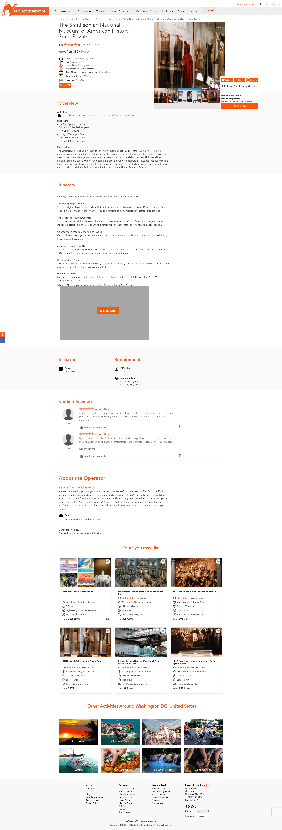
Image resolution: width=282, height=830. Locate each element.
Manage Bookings (127, 803)
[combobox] (202, 816)
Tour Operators (159, 794)
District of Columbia (96, 19)
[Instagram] (192, 806)
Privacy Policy (92, 803)
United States (76, 19)
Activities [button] (83, 11)
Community (157, 803)
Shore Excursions (121, 11)
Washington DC (118, 19)
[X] (189, 806)
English (201, 816)
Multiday (167, 11)
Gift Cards (123, 806)
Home (63, 19)
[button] (2, 334)
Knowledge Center (95, 797)
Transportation (125, 791)
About (194, 11)
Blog (88, 794)
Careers (155, 800)
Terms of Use (92, 800)
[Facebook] (186, 806)
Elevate (181, 11)
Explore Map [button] (108, 311)
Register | (267, 4)
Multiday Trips (125, 797)
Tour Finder (124, 812)
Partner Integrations (161, 791)
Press (88, 791)
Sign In (276, 4)
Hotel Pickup (125, 800)
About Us (90, 788)
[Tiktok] (195, 806)
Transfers (101, 11)
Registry (122, 809)
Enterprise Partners (160, 797)
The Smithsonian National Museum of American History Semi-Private (165, 19)
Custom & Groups (147, 11)
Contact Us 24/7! (193, 800)
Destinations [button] (62, 11)
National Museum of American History (113, 116)
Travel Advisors (159, 788)
